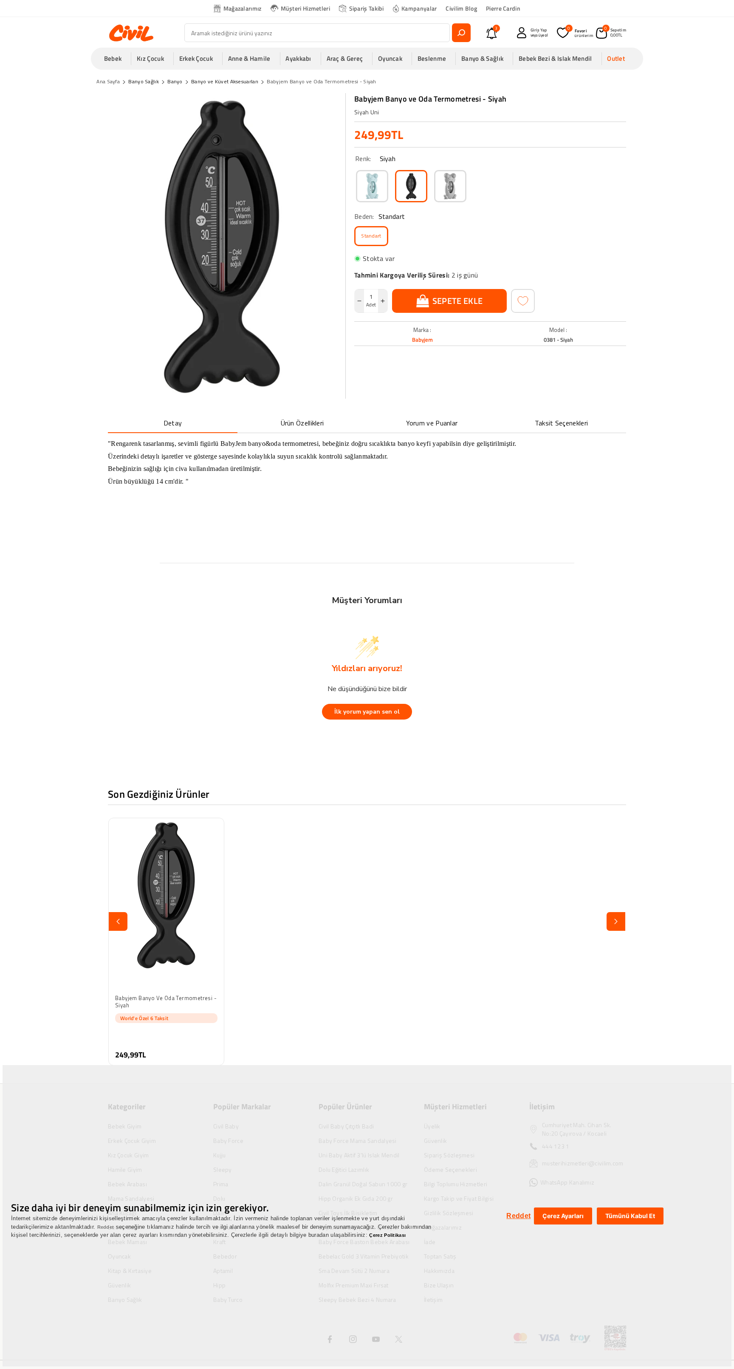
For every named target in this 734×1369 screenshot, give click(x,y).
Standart (371, 236)
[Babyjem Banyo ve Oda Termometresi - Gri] (450, 186)
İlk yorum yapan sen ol (367, 712)
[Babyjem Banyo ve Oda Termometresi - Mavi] (372, 186)
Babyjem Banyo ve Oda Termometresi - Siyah (321, 81)
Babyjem (422, 339)
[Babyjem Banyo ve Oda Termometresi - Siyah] (411, 186)
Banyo (175, 81)
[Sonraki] (616, 921)
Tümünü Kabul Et (630, 1215)
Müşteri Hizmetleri (305, 8)
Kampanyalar (419, 8)
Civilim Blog (461, 8)
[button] (115, 58)
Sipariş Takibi (366, 8)
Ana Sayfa (108, 81)
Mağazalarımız (242, 8)
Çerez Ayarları (563, 1215)
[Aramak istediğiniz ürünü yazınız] (461, 32)
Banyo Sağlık (143, 81)
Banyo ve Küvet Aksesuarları (224, 81)
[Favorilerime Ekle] (523, 301)
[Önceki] (118, 921)
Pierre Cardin (503, 8)
